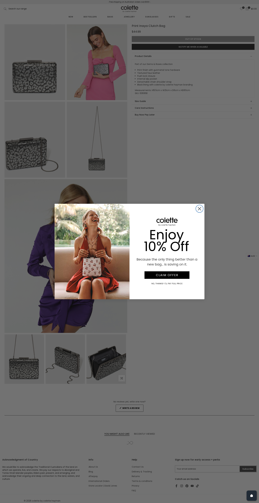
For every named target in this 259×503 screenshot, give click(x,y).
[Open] (252, 496)
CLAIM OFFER (167, 275)
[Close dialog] (199, 208)
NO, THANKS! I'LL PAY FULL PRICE (167, 283)
